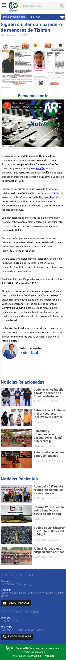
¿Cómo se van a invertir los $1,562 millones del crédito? (49, 531)
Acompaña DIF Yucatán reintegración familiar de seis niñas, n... (49, 490)
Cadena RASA (8, 149)
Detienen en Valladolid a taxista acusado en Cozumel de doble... (49, 393)
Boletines (34, 16)
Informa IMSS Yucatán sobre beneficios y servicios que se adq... (49, 510)
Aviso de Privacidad (42, 655)
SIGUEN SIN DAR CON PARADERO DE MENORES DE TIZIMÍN (39, 149)
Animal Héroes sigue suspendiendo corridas (49, 550)
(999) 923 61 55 (10, 584)
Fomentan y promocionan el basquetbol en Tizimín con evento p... (48, 436)
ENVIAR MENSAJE (18, 602)
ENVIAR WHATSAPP (19, 636)
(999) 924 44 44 (10, 621)
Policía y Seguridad (14, 16)
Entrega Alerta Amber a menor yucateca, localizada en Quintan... (49, 414)
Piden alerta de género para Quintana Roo (49, 454)
